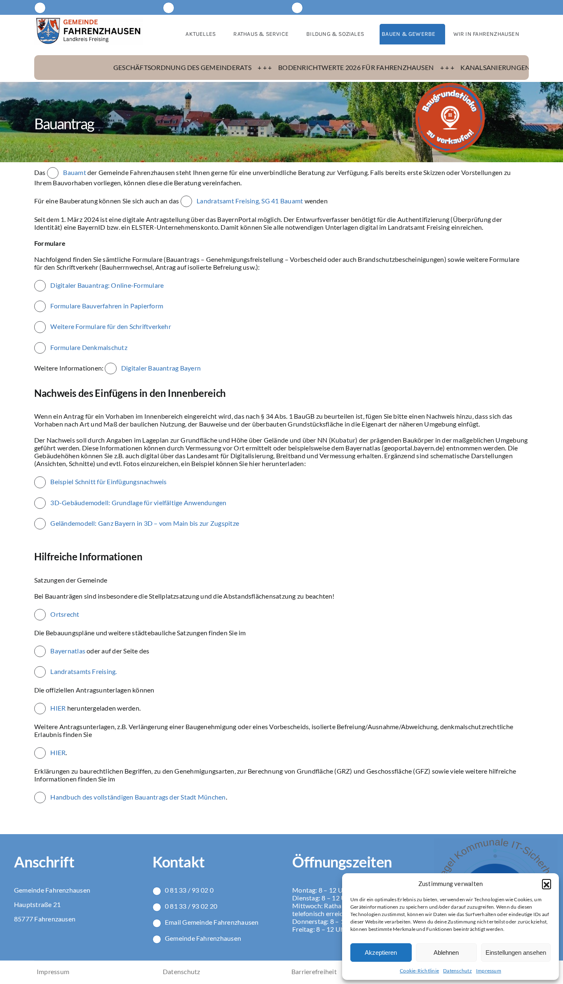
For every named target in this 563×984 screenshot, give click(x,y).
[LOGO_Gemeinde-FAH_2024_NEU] (88, 20)
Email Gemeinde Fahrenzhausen (212, 922)
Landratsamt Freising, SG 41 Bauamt (250, 201)
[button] (546, 883)
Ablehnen (446, 952)
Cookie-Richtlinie (419, 971)
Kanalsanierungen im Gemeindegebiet (484, 67)
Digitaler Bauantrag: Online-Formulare (107, 285)
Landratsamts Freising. (83, 671)
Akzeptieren (381, 952)
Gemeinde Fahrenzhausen (203, 938)
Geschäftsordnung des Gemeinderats (137, 67)
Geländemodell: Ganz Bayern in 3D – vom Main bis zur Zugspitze (144, 523)
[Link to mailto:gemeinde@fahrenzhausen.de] (40, 8)
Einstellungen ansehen (516, 952)
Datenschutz (457, 971)
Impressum (488, 971)
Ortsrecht (64, 614)
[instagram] (525, 7)
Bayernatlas (67, 651)
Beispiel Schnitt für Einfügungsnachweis (108, 481)
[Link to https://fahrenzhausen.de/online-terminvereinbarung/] (168, 8)
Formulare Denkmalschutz (88, 347)
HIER (58, 708)
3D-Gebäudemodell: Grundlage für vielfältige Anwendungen (138, 502)
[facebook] (509, 7)
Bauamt (75, 172)
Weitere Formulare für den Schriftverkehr (110, 326)
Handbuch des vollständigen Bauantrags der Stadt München (137, 797)
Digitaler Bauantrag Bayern (161, 368)
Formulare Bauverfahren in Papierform (106, 306)
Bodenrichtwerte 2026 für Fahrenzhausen (310, 67)
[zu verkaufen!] (450, 85)
